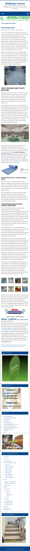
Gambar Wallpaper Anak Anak (11, 424)
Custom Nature (8, 474)
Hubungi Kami (4, 340)
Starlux (6, 459)
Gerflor (5, 479)
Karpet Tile (7, 489)
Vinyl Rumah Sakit (8, 28)
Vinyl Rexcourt (7, 419)
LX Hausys (6, 499)
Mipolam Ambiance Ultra (11, 481)
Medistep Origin (8, 502)
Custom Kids (8, 472)
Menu (3, 13)
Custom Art (7, 464)
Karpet (5, 487)
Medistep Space (8, 504)
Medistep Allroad (9, 501)
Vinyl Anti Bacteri (11, 346)
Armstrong (6, 456)
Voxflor (7, 497)
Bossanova (9, 494)
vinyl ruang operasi (20, 346)
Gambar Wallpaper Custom (10, 462)
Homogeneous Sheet (18, 345)
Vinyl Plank (6, 421)
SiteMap (6, 506)
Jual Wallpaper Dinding (9, 425)
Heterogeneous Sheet (8, 345)
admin (13, 29)
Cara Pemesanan (8, 461)
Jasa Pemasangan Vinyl (6, 329)
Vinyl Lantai (20, 29)
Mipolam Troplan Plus (10, 483)
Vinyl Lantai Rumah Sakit (10, 418)
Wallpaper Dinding (8, 429)
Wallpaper (6, 430)
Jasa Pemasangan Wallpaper (10, 427)
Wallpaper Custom (15, 3)
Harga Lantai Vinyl (8, 416)
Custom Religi (8, 475)
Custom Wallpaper (9, 477)
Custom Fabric (8, 469)
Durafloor (8, 491)
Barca (8, 493)
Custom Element (9, 468)
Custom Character (9, 466)
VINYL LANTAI (8, 319)
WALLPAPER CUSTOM (22, 319)
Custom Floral (8, 471)
